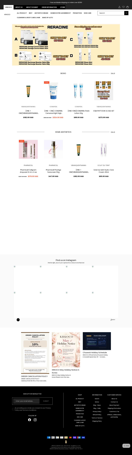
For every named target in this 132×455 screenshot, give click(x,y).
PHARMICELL (28, 165)
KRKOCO (8, 7)
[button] (127, 7)
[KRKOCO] (7, 14)
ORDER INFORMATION (49, 7)
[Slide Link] (74, 44)
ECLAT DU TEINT (104, 165)
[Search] (126, 13)
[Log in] (119, 7)
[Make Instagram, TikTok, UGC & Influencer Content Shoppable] (112, 320)
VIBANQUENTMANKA (28, 107)
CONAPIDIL (53, 107)
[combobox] (113, 13)
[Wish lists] (123, 7)
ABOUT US (19, 7)
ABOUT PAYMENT (32, 7)
